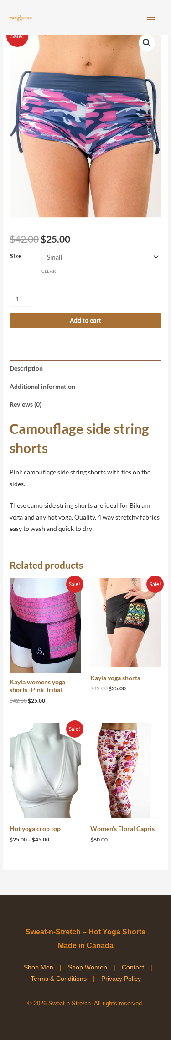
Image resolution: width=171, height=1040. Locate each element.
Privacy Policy (121, 978)
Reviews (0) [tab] (25, 404)
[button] (147, 43)
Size (15, 256)
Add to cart (85, 320)
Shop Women (87, 967)
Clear (48, 271)
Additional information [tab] (42, 386)
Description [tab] (26, 368)
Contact (133, 967)
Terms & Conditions (59, 978)
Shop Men (38, 967)
